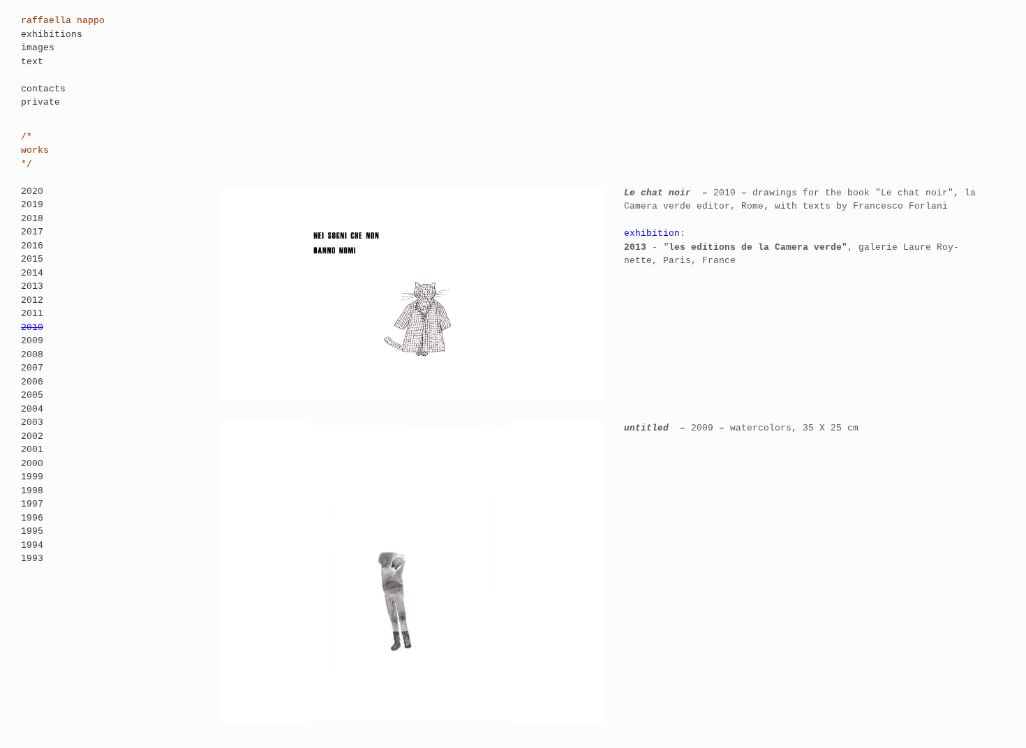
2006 (32, 382)
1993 (32, 558)
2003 (32, 422)
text (32, 62)
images (37, 48)
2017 (32, 232)
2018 (32, 219)
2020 (32, 191)
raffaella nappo (63, 20)
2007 (32, 368)
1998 (32, 491)
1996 (32, 518)
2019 (32, 205)
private (40, 102)
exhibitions (51, 34)
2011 (32, 313)
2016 (32, 246)
